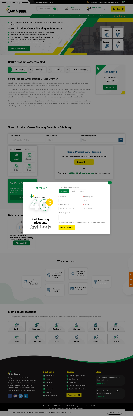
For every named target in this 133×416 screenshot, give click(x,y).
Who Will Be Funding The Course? (69, 187)
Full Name (62, 197)
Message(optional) (64, 213)
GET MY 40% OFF (66, 227)
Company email (88, 197)
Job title (86, 205)
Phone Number (64, 205)
